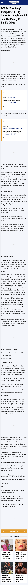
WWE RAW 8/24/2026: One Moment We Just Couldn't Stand (7, 578)
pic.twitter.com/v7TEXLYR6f (12, 128)
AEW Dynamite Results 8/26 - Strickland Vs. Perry (20, 578)
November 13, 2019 (9, 103)
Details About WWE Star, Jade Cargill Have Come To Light (6, 555)
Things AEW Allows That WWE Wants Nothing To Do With (21, 555)
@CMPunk (11, 97)
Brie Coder (6, 26)
